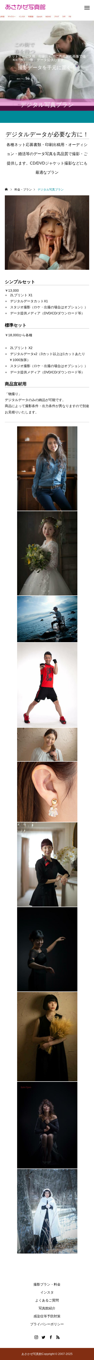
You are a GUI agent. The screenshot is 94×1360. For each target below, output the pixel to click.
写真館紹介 (47, 1308)
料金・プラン (23, 189)
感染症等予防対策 (47, 1316)
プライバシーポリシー (47, 1324)
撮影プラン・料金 (47, 1284)
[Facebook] (50, 1337)
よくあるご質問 (47, 1300)
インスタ (47, 1292)
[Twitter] (43, 1337)
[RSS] (57, 1337)
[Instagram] (36, 1337)
